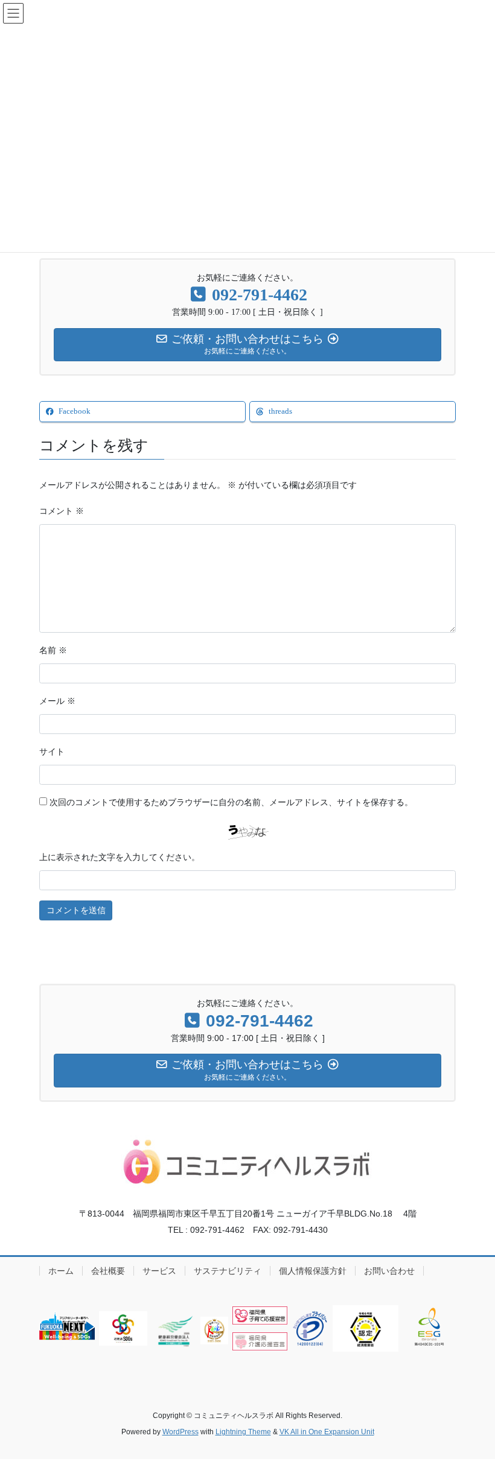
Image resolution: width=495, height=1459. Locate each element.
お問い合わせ (389, 1271)
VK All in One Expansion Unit (326, 1432)
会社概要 (108, 1271)
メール (57, 701)
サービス (159, 1271)
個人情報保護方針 (312, 1271)
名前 (53, 650)
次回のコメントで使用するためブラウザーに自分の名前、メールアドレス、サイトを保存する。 (231, 802)
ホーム (61, 1271)
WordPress (180, 1432)
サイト (52, 751)
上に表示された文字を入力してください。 (119, 857)
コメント (61, 511)
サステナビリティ (227, 1271)
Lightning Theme (243, 1432)
